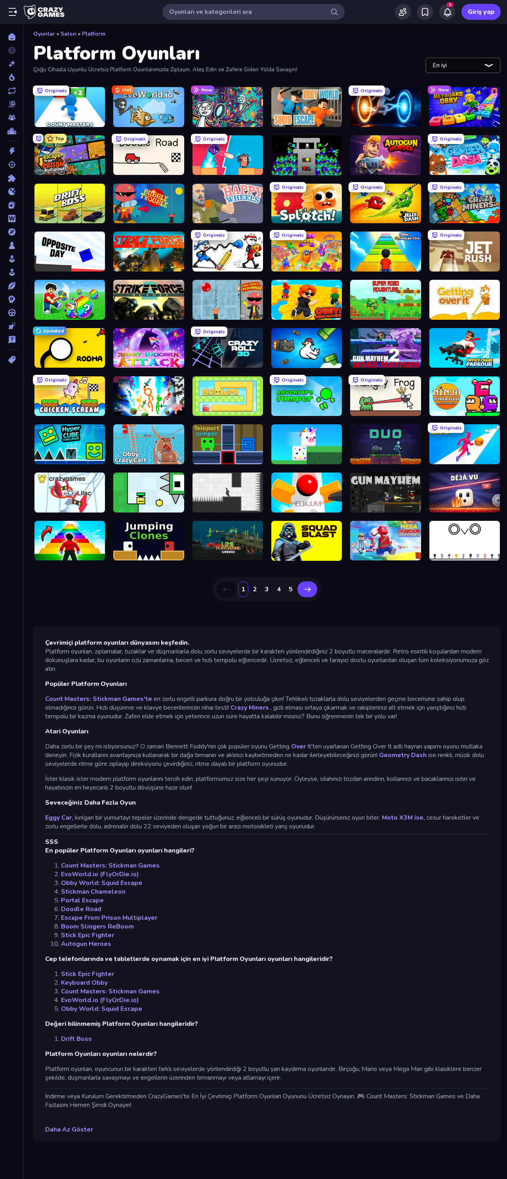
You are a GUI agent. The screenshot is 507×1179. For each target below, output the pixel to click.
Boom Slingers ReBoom (97, 926)
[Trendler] (11, 77)
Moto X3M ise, (403, 817)
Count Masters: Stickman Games (110, 865)
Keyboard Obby (84, 982)
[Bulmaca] (11, 178)
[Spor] (11, 285)
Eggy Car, (59, 817)
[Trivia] (11, 339)
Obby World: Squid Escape (101, 883)
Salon (68, 34)
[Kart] (11, 205)
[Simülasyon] (11, 272)
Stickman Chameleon (93, 891)
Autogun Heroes (86, 944)
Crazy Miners (250, 707)
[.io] (11, 191)
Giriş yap (481, 12)
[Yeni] (11, 63)
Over (298, 746)
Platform (93, 34)
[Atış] (11, 164)
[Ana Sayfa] (11, 37)
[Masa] (11, 245)
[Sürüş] (11, 312)
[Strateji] (11, 299)
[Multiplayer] (11, 117)
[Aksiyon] (11, 151)
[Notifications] (447, 12)
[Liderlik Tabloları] (11, 131)
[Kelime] (11, 218)
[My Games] (425, 12)
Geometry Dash (403, 755)
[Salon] (11, 259)
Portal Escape (82, 900)
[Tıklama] (11, 326)
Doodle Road (81, 909)
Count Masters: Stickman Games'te (98, 699)
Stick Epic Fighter (87, 935)
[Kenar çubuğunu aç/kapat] (12, 11)
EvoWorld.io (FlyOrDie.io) (100, 874)
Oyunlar (44, 34)
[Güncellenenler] (11, 90)
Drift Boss (76, 1039)
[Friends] (403, 12)
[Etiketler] (11, 359)
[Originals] (11, 104)
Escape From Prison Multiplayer (109, 917)
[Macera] (11, 232)
